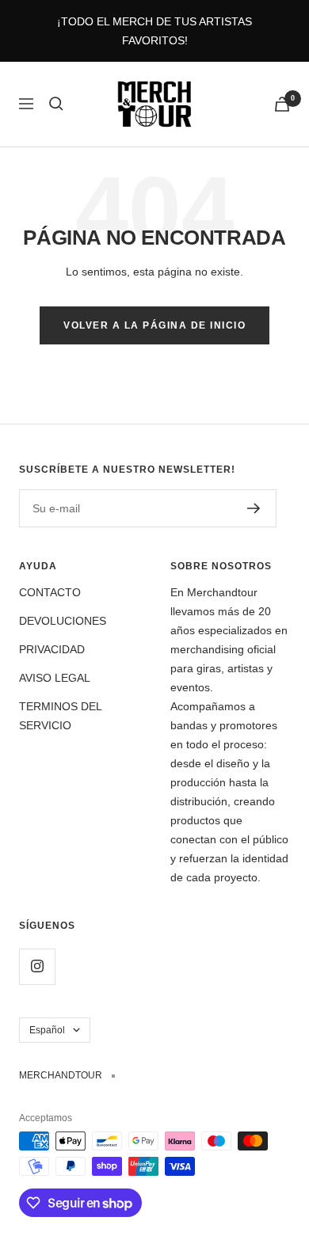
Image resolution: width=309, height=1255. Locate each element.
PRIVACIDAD (52, 649)
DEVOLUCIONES (62, 620)
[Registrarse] (254, 508)
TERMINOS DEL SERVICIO (60, 716)
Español (47, 1030)
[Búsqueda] (56, 104)
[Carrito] (282, 104)
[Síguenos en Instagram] (37, 966)
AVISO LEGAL (54, 677)
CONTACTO (50, 592)
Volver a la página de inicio (154, 325)
